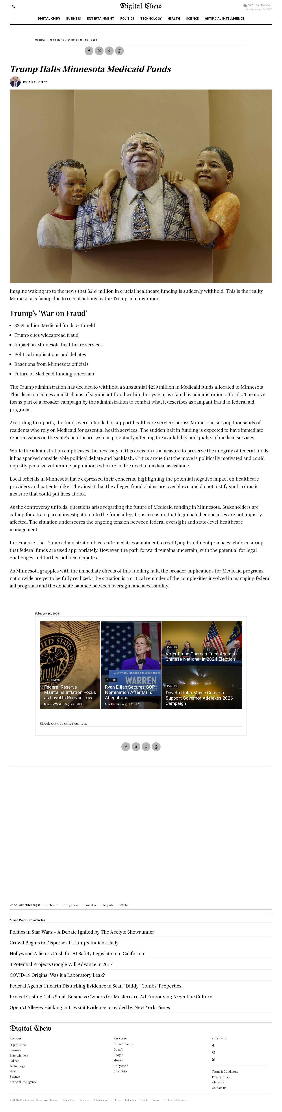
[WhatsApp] (119, 50)
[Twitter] (99, 50)
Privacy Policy (221, 1077)
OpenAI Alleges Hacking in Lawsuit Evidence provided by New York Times (90, 1007)
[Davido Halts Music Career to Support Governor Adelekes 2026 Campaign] (201, 687)
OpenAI (118, 1049)
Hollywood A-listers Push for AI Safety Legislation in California (77, 953)
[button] (14, 7)
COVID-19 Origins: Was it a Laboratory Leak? (57, 975)
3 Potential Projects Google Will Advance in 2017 (61, 964)
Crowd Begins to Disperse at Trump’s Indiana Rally (64, 942)
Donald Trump (123, 1044)
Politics (111, 680)
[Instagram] (213, 1052)
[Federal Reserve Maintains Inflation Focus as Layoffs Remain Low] (70, 665)
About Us (218, 1082)
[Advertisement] (141, 836)
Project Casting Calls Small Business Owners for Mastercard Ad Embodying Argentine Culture (111, 996)
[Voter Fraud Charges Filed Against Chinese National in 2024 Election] (201, 643)
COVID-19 (120, 1071)
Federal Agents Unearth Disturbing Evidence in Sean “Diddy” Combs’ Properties (95, 985)
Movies (118, 1060)
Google (118, 1055)
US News (40, 39)
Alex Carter (37, 82)
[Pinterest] (109, 50)
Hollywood (120, 1066)
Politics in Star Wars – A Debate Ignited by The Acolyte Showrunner (82, 932)
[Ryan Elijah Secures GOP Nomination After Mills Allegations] (131, 665)
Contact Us (219, 1088)
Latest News (52, 680)
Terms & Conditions (225, 1071)
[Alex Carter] (16, 81)
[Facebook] (89, 50)
